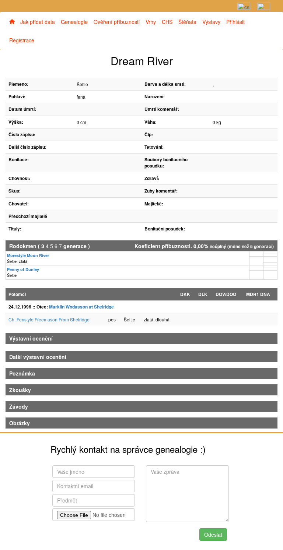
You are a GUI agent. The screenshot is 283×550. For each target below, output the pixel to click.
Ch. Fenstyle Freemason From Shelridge (49, 319)
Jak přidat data (37, 21)
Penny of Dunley (23, 269)
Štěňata (187, 21)
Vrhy (151, 21)
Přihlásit (235, 21)
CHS (167, 21)
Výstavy (211, 21)
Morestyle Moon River (28, 255)
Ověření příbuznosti (117, 21)
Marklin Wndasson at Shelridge (81, 306)
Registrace (21, 40)
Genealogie (74, 21)
